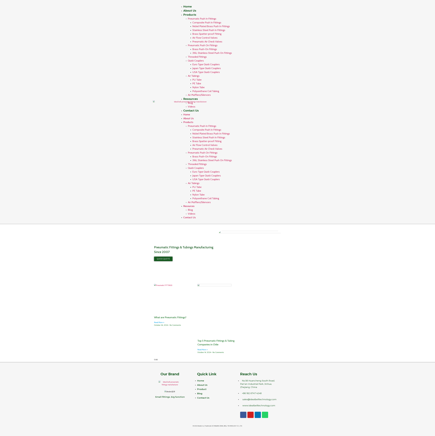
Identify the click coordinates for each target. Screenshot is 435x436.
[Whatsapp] (265, 415)
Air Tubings (193, 75)
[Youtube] (250, 415)
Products (189, 14)
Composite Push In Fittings (206, 22)
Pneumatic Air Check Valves (207, 41)
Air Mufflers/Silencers (199, 94)
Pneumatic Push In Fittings (202, 18)
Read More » (159, 322)
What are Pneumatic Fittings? (170, 317)
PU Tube (197, 79)
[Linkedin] (258, 415)
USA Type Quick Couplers (206, 72)
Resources (190, 99)
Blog (190, 102)
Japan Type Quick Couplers (206, 68)
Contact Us (191, 110)
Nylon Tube (198, 87)
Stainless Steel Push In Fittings (208, 30)
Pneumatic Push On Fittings (203, 45)
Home (187, 6)
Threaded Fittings (197, 56)
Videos (191, 213)
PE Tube (196, 83)
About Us (189, 10)
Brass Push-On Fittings (204, 49)
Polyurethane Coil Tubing (205, 91)
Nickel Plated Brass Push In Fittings (211, 26)
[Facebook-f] (243, 415)
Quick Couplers (196, 60)
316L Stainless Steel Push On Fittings (212, 52)
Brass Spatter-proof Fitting (206, 33)
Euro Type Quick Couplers (206, 64)
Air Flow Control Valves (205, 37)
